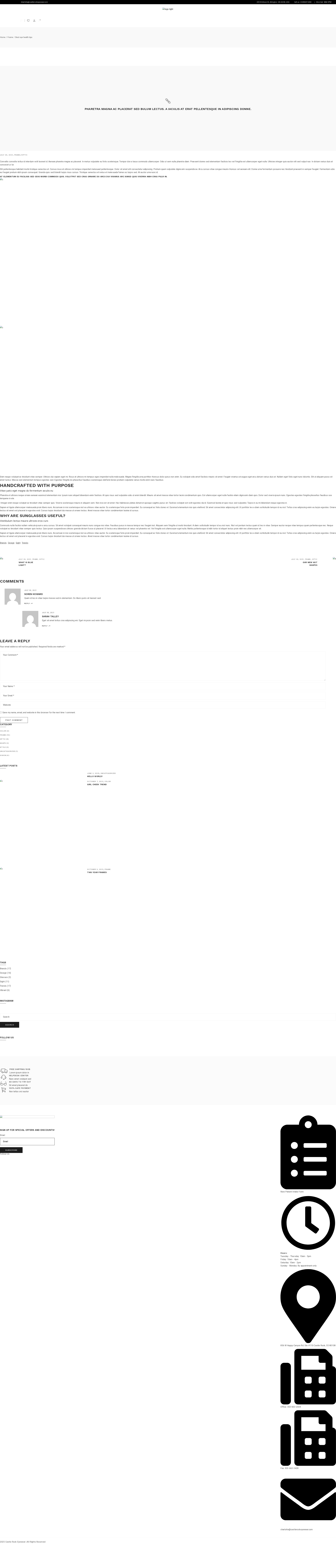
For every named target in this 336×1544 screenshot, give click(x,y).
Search (9, 1025)
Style (3, 747)
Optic (24, 155)
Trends (25, 543)
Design (11, 543)
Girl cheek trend (97, 784)
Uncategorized (7, 751)
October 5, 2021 (95, 869)
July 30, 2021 (6, 155)
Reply (27, 603)
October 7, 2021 (95, 781)
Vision (3, 755)
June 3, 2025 (93, 773)
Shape (3, 743)
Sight (18, 543)
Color (3, 731)
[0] (39, 20)
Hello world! (95, 776)
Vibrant (5, 990)
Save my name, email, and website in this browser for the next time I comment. (38, 712)
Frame (10, 37)
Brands (3, 543)
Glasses (5, 977)
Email (2, 1135)
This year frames (97, 872)
